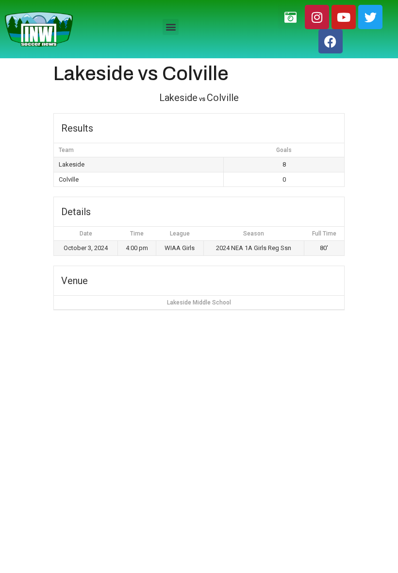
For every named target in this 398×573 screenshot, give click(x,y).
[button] (171, 27)
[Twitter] (370, 17)
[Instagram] (317, 17)
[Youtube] (344, 17)
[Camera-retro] (290, 17)
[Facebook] (330, 41)
